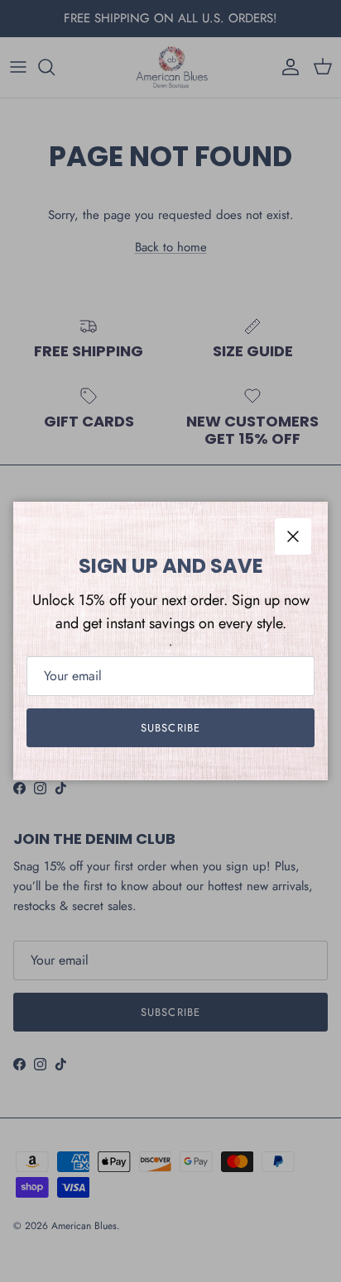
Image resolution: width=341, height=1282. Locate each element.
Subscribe (170, 728)
